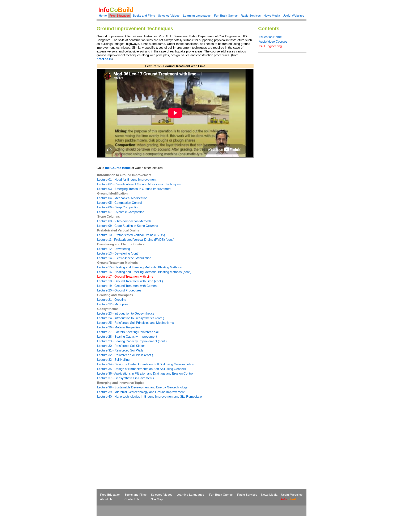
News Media (272, 15)
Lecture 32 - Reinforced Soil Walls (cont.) (125, 355)
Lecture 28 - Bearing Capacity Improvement (127, 336)
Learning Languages (197, 15)
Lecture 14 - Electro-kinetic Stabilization (124, 258)
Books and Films (144, 15)
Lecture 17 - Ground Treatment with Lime (125, 276)
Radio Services (251, 15)
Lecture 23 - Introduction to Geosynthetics (125, 313)
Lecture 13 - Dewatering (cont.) (118, 253)
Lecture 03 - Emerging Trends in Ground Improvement (134, 189)
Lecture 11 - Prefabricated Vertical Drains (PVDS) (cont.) (135, 239)
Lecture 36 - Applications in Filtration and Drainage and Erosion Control (145, 373)
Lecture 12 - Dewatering (113, 249)
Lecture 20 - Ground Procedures (119, 290)
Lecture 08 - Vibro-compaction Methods (124, 221)
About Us (106, 499)
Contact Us (131, 499)
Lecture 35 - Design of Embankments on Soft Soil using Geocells (141, 369)
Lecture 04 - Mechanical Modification (122, 198)
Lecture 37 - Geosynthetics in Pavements (125, 378)
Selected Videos (168, 15)
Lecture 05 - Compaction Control (119, 202)
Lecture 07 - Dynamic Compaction (120, 212)
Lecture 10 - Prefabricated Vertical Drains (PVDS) (131, 235)
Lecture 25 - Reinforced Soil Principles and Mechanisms (135, 322)
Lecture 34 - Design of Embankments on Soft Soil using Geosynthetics (145, 364)
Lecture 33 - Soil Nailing (113, 359)
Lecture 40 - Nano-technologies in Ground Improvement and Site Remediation (150, 396)
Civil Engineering (270, 46)
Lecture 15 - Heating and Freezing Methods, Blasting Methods (139, 267)
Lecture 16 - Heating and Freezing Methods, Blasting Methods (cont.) (144, 272)
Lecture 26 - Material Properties (118, 327)
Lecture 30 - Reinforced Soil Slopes (121, 345)
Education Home (270, 37)
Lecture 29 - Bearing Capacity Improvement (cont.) (132, 341)
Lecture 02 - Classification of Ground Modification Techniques (139, 184)
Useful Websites (293, 15)
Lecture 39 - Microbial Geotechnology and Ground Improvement (140, 392)
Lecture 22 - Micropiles (112, 304)
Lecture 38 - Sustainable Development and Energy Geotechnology (142, 387)
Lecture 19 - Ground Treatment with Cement (127, 285)
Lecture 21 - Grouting (111, 299)
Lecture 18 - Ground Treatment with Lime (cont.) (130, 281)
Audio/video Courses (273, 41)
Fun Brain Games (226, 15)
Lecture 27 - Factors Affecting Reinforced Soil (128, 332)
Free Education (119, 15)
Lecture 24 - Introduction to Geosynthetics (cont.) (130, 318)
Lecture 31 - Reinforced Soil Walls (120, 350)
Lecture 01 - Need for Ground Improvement (126, 179)
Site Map (157, 499)
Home (103, 15)
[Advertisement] (132, 436)
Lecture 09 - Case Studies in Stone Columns (127, 225)
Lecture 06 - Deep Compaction (118, 207)
